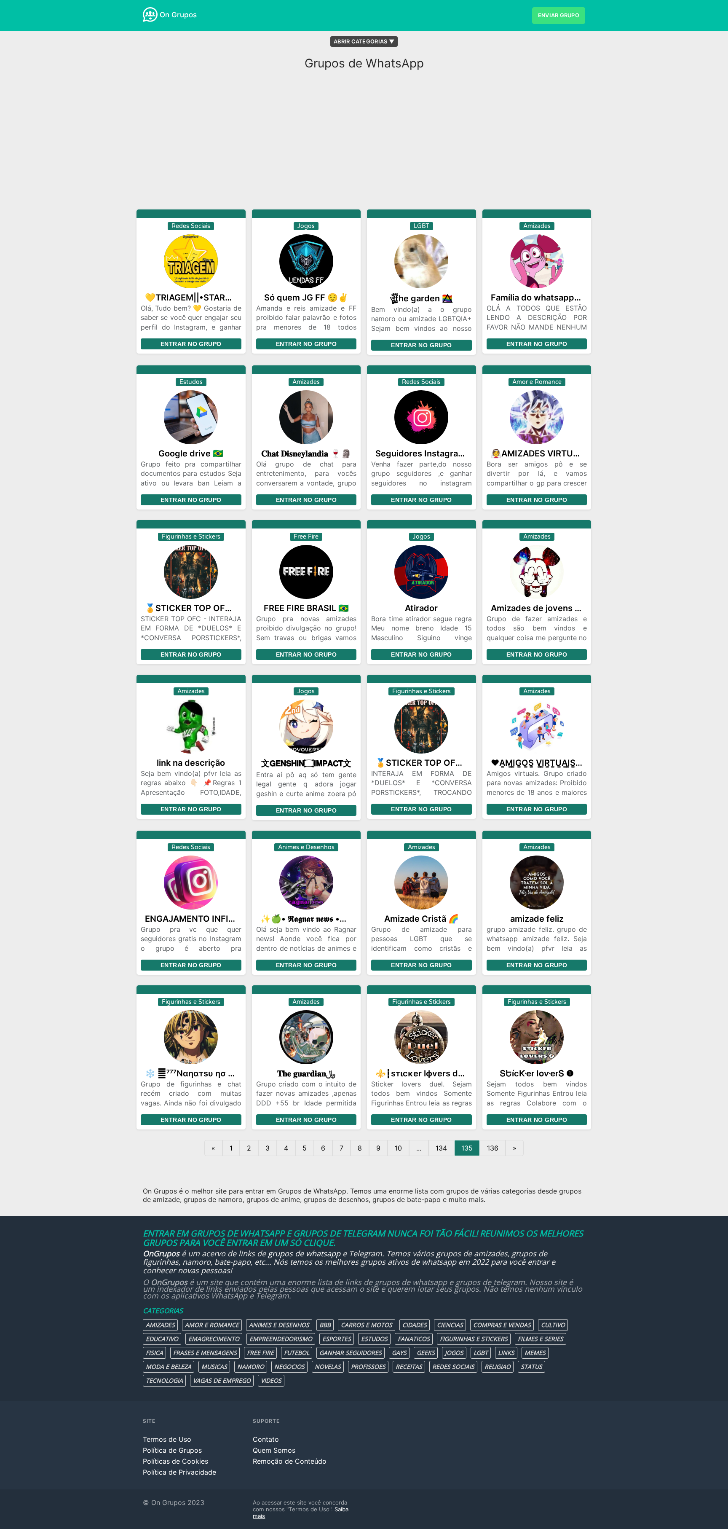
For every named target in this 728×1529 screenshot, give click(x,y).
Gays (399, 1353)
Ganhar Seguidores (350, 1353)
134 (441, 1148)
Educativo (162, 1339)
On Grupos (178, 15)
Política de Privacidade (179, 1472)
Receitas (409, 1367)
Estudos (374, 1339)
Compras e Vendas (502, 1325)
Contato (266, 1439)
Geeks (426, 1353)
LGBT (481, 1353)
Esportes (336, 1339)
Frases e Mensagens (205, 1353)
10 (398, 1148)
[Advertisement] (364, 142)
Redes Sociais (453, 1367)
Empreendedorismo (280, 1339)
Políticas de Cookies (175, 1461)
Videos (271, 1380)
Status (531, 1367)
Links (506, 1353)
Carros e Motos (366, 1325)
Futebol (296, 1353)
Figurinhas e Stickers (474, 1339)
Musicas (214, 1367)
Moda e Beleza (168, 1367)
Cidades (414, 1325)
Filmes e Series (540, 1339)
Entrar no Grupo (191, 344)
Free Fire (260, 1353)
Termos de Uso (167, 1439)
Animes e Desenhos (279, 1325)
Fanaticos (414, 1339)
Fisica (154, 1353)
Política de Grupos (172, 1450)
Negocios (289, 1367)
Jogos (454, 1353)
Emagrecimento (213, 1339)
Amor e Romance (212, 1325)
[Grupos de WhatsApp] (150, 14)
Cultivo (553, 1325)
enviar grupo (558, 15)
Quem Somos (274, 1450)
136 (492, 1148)
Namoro (250, 1367)
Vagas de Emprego (222, 1380)
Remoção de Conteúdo (290, 1461)
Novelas (328, 1367)
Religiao (497, 1367)
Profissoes (368, 1367)
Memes (535, 1353)
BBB (325, 1325)
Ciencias (450, 1325)
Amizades (160, 1325)
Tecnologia (164, 1380)
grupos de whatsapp (304, 1253)
